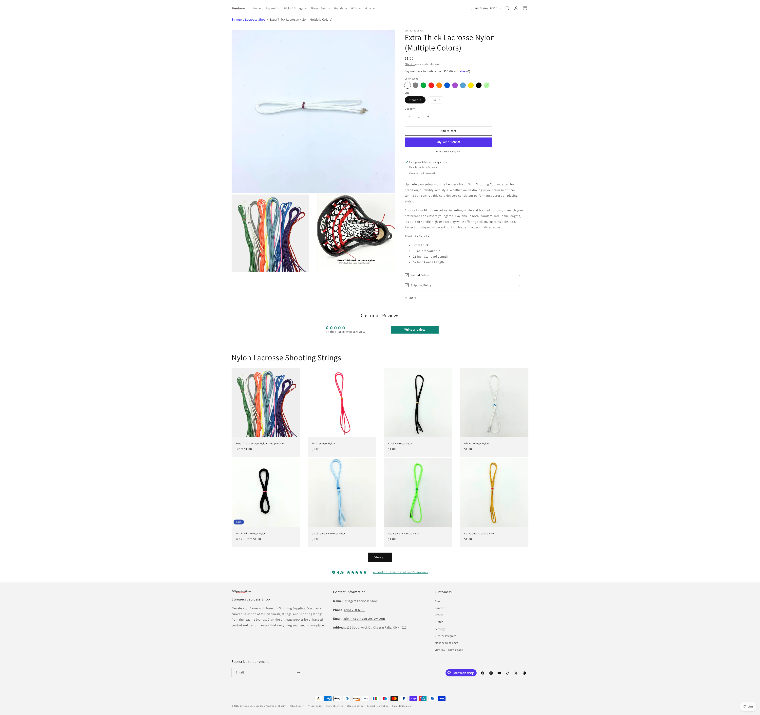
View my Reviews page (449, 649)
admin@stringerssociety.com (364, 618)
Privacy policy (315, 706)
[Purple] (455, 85)
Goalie (437, 100)
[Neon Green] (486, 85)
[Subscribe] (298, 672)
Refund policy (297, 706)
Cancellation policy (402, 706)
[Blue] (447, 85)
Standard (415, 100)
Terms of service (334, 706)
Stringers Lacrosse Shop (249, 19)
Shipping (410, 64)
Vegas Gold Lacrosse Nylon (479, 533)
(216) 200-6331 (354, 610)
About (439, 601)
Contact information (377, 706)
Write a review (414, 329)
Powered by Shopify (275, 706)
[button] (272, 8)
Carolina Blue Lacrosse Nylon (329, 533)
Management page (446, 643)
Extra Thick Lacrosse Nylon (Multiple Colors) (261, 443)
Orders (439, 615)
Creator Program (445, 636)
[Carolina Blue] (463, 85)
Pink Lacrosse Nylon (323, 443)
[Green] (423, 85)
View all (380, 557)
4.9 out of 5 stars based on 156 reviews (400, 572)
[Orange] (439, 85)
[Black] (479, 85)
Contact (440, 608)
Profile (439, 622)
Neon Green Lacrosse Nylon (404, 533)
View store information (423, 173)
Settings (440, 629)
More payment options (448, 151)
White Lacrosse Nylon (476, 443)
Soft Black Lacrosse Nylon (251, 533)
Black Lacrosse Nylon (400, 443)
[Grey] (415, 85)
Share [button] (412, 298)
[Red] (431, 85)
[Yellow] (471, 85)
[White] (407, 85)
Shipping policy (355, 706)
